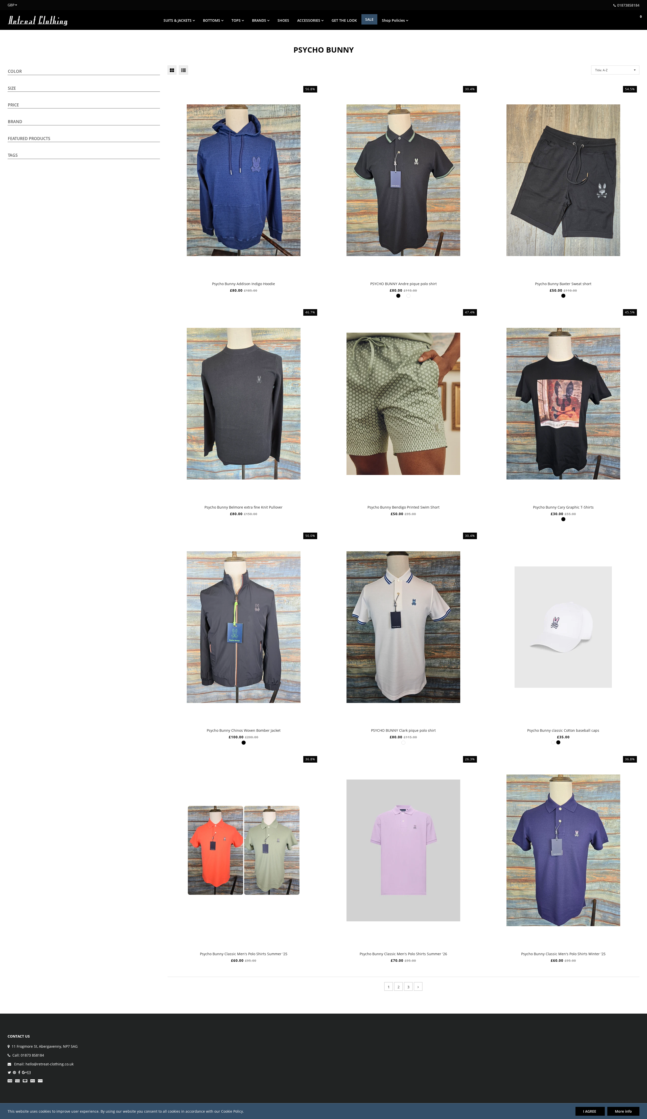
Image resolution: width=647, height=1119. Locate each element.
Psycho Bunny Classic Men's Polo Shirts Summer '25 (243, 953)
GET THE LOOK (344, 20)
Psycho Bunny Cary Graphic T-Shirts (563, 507)
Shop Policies (394, 20)
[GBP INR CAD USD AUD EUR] (9, 5)
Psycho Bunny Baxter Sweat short (563, 283)
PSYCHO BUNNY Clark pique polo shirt (403, 730)
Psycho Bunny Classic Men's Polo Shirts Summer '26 (403, 953)
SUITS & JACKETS (178, 20)
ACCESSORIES (309, 20)
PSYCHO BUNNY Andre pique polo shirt (403, 283)
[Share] (19, 1073)
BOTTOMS (212, 20)
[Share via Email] (29, 1073)
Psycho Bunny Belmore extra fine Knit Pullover (243, 507)
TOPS (237, 20)
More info (623, 1111)
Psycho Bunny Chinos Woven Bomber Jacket (244, 730)
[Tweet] (9, 1073)
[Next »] (418, 986)
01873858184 (628, 5)
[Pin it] (14, 1073)
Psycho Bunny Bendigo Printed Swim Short (403, 507)
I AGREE (590, 1111)
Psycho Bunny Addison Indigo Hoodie (243, 283)
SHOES (283, 20)
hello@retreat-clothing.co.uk (50, 1064)
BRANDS (259, 20)
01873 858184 (32, 1055)
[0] (635, 20)
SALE (369, 19)
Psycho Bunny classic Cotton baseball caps (563, 730)
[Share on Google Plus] (24, 1073)
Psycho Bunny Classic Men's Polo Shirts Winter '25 (563, 953)
